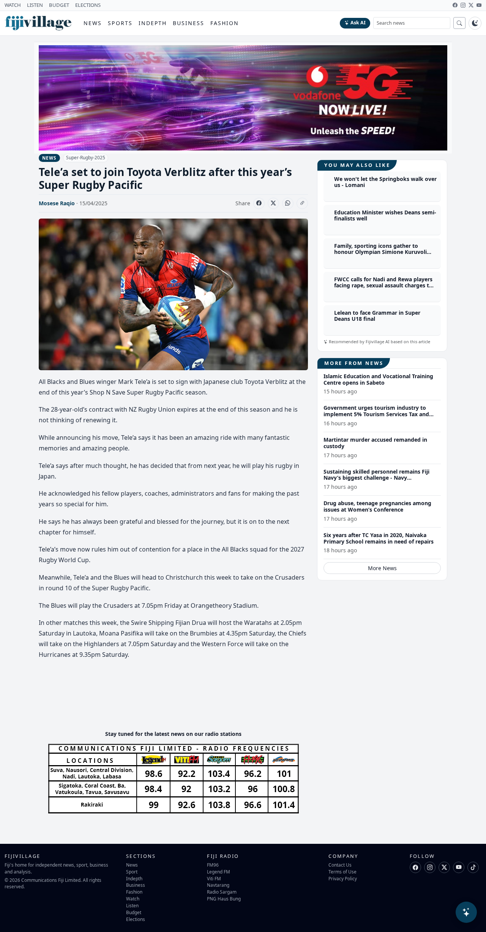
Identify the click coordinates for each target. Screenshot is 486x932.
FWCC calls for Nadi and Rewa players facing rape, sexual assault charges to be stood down (383, 286)
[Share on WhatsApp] (287, 203)
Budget (133, 912)
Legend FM (218, 872)
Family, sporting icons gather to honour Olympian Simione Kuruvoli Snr (380, 252)
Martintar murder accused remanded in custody (375, 443)
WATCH (13, 5)
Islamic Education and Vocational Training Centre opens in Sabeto (378, 379)
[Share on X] (273, 203)
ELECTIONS (88, 5)
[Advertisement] (177, 701)
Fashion (224, 23)
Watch (132, 899)
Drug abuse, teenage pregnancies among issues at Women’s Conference (377, 506)
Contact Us (340, 865)
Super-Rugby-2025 (85, 157)
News (93, 23)
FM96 (213, 865)
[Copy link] (302, 203)
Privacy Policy (342, 878)
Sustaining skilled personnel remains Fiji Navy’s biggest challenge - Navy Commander (376, 478)
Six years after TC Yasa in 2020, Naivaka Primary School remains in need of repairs (378, 538)
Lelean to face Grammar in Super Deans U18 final (377, 316)
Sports (120, 23)
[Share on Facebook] (259, 203)
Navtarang (218, 885)
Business (188, 23)
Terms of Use (342, 872)
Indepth (153, 23)
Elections (135, 919)
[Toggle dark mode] (475, 23)
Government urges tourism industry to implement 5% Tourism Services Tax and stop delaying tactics (376, 414)
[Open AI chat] (466, 912)
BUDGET (59, 5)
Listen (132, 905)
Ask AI (358, 22)
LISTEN (35, 5)
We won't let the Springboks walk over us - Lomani (385, 182)
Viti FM (214, 878)
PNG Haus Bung (224, 899)
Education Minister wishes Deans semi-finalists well (385, 215)
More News (382, 568)
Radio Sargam (222, 892)
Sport (131, 872)
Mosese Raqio (57, 203)
